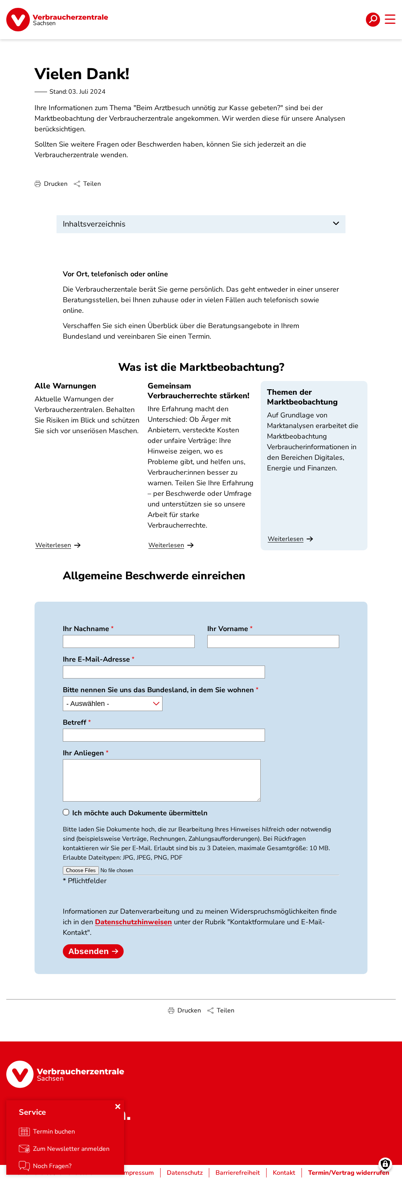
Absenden (88, 951)
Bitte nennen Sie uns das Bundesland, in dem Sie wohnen (158, 690)
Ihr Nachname (86, 628)
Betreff (74, 722)
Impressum (138, 1172)
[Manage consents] (385, 1164)
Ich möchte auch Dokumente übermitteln (140, 813)
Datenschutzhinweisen (133, 922)
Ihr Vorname (227, 628)
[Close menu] (118, 1106)
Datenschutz (185, 1172)
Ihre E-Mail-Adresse (96, 659)
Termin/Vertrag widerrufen (348, 1172)
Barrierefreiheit (238, 1172)
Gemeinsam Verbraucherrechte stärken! (198, 391)
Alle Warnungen (65, 386)
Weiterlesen (285, 539)
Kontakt (284, 1172)
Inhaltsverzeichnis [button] (94, 224)
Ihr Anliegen (83, 753)
